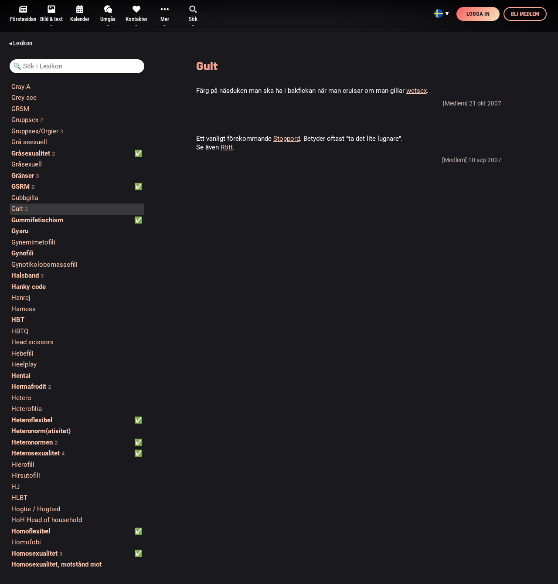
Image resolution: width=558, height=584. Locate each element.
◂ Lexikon (20, 43)
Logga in (478, 13)
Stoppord (286, 139)
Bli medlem (525, 13)
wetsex (416, 91)
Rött (227, 147)
